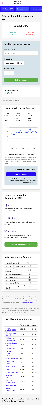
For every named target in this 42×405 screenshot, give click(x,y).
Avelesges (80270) (11, 372)
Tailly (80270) (10, 369)
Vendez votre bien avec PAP (21, 244)
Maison (19, 63)
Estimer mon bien (21, 174)
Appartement (10, 63)
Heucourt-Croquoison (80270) (9, 353)
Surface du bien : (9, 68)
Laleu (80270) (10, 348)
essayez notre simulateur (26, 302)
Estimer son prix (22, 9)
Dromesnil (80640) (11, 358)
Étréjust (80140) (10, 366)
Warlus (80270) (10, 385)
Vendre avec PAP (8, 9)
